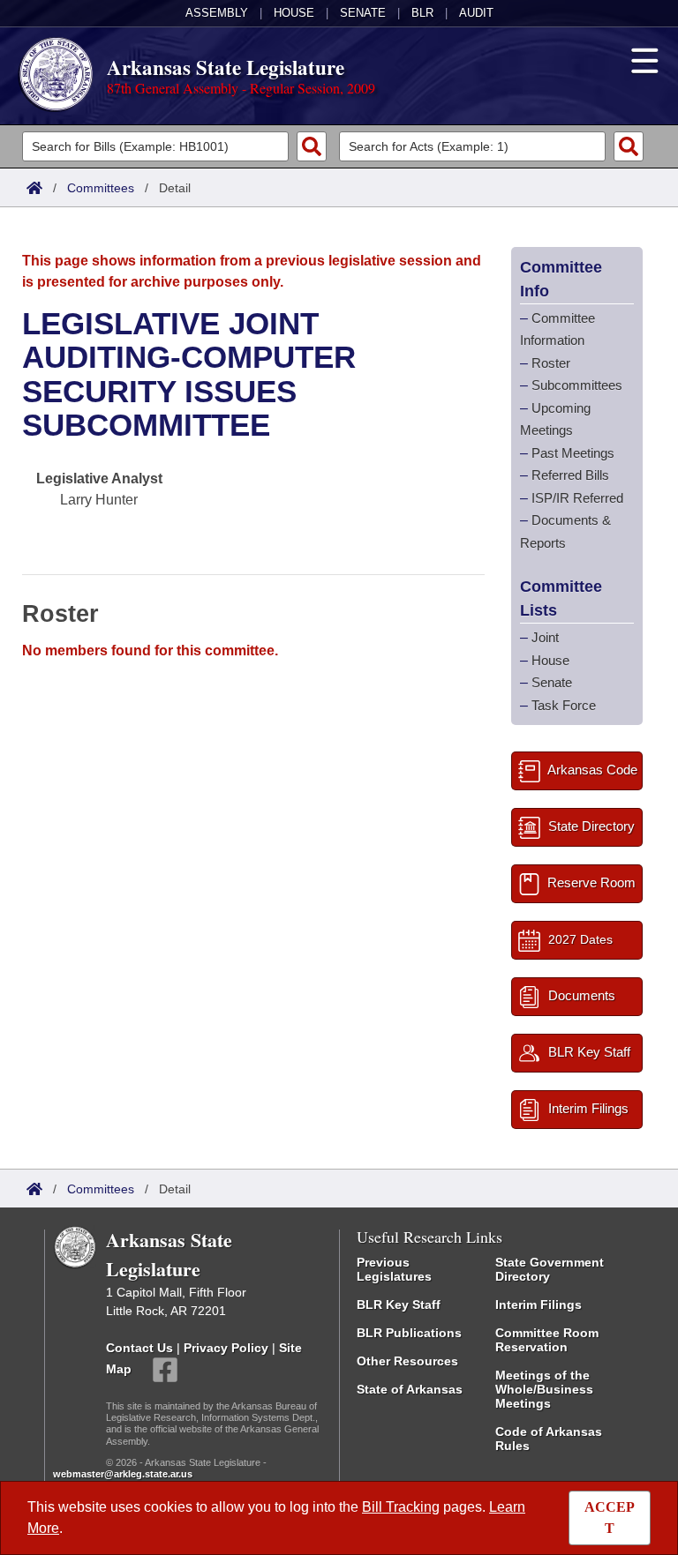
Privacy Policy (226, 1348)
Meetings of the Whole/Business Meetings (544, 1389)
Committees (100, 188)
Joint (545, 637)
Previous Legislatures (394, 1269)
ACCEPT (609, 1517)
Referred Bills (570, 474)
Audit (476, 12)
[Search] (312, 146)
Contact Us (139, 1348)
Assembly (216, 12)
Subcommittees (576, 385)
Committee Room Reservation (547, 1340)
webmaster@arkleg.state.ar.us (122, 1474)
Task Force (563, 705)
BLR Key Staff (399, 1304)
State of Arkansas (410, 1389)
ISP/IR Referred (577, 497)
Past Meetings (572, 452)
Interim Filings (538, 1304)
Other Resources (407, 1361)
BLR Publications (409, 1333)
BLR (422, 12)
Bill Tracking (401, 1506)
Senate (363, 12)
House (294, 12)
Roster (550, 362)
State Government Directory (549, 1269)
